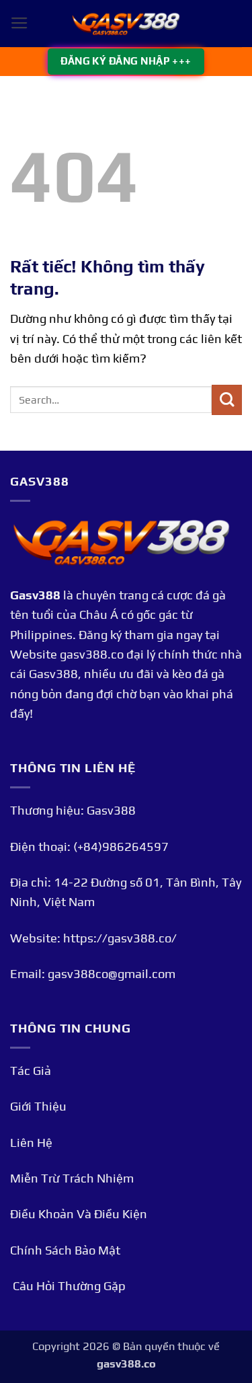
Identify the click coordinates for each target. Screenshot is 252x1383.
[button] (19, 23)
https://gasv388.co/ (120, 938)
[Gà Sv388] (126, 24)
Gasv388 (35, 595)
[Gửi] (227, 400)
